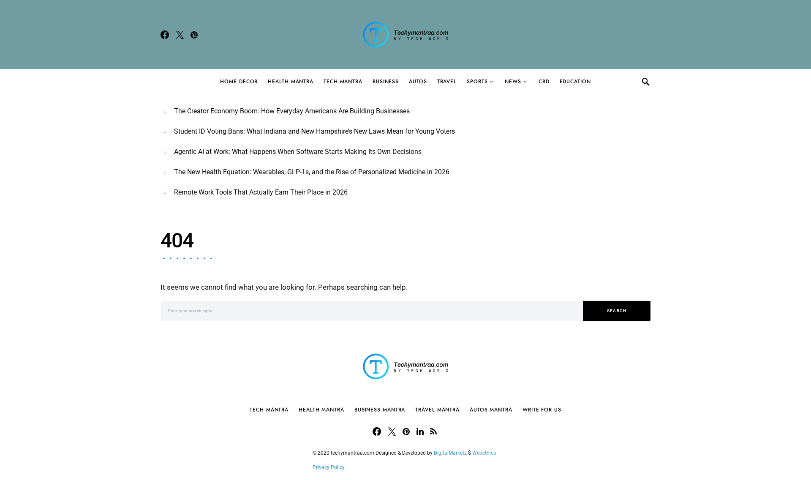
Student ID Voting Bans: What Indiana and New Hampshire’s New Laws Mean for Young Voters (314, 131)
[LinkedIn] (420, 431)
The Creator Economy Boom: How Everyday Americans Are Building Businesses (292, 111)
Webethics (485, 453)
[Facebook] (165, 34)
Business (386, 81)
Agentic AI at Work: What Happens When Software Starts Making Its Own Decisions (298, 152)
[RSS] (433, 431)
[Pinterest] (194, 34)
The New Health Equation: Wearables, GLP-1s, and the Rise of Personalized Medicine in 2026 (311, 172)
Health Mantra (290, 81)
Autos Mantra (491, 409)
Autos (418, 81)
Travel (447, 81)
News (513, 81)
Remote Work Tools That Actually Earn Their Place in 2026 (261, 192)
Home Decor (239, 81)
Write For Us (542, 409)
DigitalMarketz (450, 453)
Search (617, 310)
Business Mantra (380, 409)
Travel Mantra (437, 409)
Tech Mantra (343, 81)
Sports (477, 81)
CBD (544, 81)
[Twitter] (180, 34)
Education (575, 81)
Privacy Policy (329, 467)
